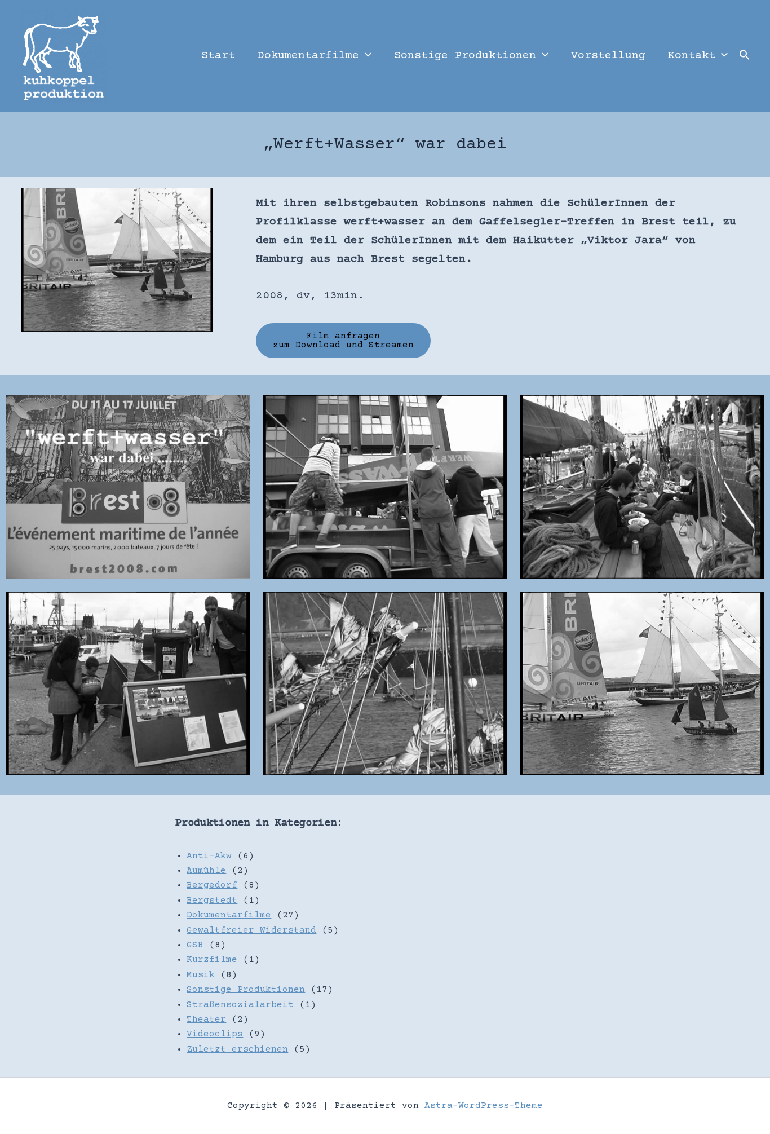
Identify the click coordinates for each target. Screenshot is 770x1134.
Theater (206, 1019)
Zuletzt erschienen (237, 1049)
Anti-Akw (209, 856)
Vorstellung (608, 55)
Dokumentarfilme (308, 55)
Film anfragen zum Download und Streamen (343, 340)
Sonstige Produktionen (465, 55)
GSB (195, 945)
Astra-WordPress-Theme (483, 1106)
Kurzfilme (212, 960)
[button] (365, 55)
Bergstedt (212, 900)
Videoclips (215, 1034)
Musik (201, 975)
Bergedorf (212, 885)
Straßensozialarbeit (240, 1005)
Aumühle (206, 871)
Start (218, 55)
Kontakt (691, 55)
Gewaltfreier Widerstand (251, 930)
